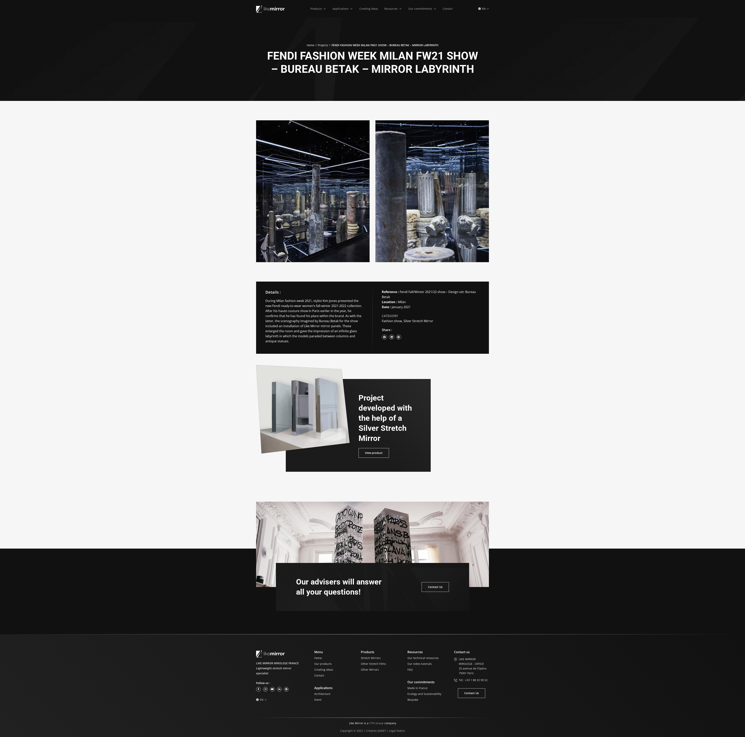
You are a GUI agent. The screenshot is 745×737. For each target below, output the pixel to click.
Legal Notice (397, 731)
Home (310, 45)
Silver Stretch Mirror (418, 321)
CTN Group (376, 723)
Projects (323, 45)
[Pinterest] (286, 689)
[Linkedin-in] (279, 689)
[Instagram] (265, 689)
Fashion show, (392, 321)
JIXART (382, 731)
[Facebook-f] (258, 689)
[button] (318, 8)
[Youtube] (272, 689)
